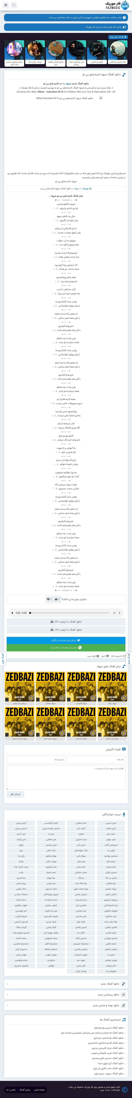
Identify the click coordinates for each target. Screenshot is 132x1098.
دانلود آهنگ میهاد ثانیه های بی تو (102, 74)
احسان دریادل (21, 828)
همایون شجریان (21, 965)
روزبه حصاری (110, 889)
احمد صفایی (81, 823)
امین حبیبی (111, 823)
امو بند (51, 834)
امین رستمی (51, 845)
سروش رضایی (81, 894)
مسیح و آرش (21, 949)
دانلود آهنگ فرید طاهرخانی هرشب (107, 1053)
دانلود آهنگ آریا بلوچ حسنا (110, 1063)
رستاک (81, 878)
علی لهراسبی (21, 910)
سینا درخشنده (51, 899)
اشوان (81, 834)
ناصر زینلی (80, 965)
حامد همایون (51, 867)
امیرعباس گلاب (111, 845)
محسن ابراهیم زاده (21, 932)
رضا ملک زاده (81, 883)
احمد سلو (111, 834)
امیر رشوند (21, 839)
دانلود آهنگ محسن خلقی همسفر (107, 1058)
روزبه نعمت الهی (81, 889)
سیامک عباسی (21, 894)
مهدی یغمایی (111, 960)
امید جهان (110, 839)
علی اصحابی (81, 910)
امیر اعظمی (51, 839)
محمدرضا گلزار (51, 943)
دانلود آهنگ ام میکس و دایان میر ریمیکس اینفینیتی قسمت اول (92, 1032)
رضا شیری (21, 878)
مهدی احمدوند (81, 954)
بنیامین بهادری (111, 856)
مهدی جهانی (51, 954)
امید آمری (21, 834)
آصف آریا (81, 828)
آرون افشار (111, 828)
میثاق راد (51, 960)
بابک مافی (51, 850)
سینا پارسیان (81, 899)
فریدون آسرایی (21, 921)
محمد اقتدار (21, 938)
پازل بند (21, 856)
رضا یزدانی (51, 883)
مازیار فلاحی (111, 932)
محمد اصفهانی (51, 938)
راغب (21, 872)
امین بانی (81, 845)
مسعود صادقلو (51, 949)
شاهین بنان (81, 905)
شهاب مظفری (21, 905)
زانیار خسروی (51, 889)
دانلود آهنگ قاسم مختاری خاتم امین (105, 1043)
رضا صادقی (111, 883)
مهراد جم (81, 960)
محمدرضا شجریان (81, 943)
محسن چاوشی (110, 938)
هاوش (51, 965)
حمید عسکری (81, 872)
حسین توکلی (111, 872)
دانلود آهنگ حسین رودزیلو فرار (108, 1027)
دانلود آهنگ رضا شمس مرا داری (108, 1038)
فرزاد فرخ (81, 921)
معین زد (111, 954)
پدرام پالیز (111, 861)
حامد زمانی (81, 867)
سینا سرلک (21, 899)
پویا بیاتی (81, 861)
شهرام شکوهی (111, 910)
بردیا (21, 850)
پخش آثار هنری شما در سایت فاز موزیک (103, 27)
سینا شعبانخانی (111, 905)
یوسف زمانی (80, 971)
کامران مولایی (111, 927)
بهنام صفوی (51, 856)
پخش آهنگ (24, 1089)
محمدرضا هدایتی (21, 943)
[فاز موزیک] (117, 9)
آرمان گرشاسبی (51, 823)
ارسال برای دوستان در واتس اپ (63, 647)
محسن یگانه (81, 938)
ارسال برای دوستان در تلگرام (64, 640)
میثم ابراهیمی (21, 960)
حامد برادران (111, 867)
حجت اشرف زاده (21, 867)
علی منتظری (111, 916)
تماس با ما (10, 1089)
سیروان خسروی (111, 899)
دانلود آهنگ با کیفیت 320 (68, 622)
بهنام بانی (81, 856)
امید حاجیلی (81, 839)
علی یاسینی (81, 916)
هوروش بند (111, 971)
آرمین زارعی (21, 823)
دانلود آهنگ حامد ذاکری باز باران (108, 1068)
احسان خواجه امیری (51, 828)
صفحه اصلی (39, 1089)
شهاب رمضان (51, 905)
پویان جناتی (51, 861)
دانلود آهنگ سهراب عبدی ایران (108, 1073)
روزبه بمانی (21, 883)
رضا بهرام (51, 878)
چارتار (21, 861)
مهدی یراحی (21, 954)
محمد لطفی (111, 943)
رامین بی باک (111, 878)
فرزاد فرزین (51, 921)
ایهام (21, 845)
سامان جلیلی (111, 894)
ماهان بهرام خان (51, 932)
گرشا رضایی (51, 927)
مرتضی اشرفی (111, 949)
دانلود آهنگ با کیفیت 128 (68, 630)
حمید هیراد (51, 872)
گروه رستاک (21, 927)
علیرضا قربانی (21, 916)
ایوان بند (111, 850)
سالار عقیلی (21, 889)
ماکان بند (81, 932)
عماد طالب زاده (110, 921)
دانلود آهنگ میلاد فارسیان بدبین (107, 1048)
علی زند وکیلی (51, 910)
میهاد (76, 188)
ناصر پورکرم (111, 965)
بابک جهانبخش (81, 850)
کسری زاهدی (81, 927)
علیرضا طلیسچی (51, 916)
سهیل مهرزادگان (51, 894)
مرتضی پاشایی (81, 949)
